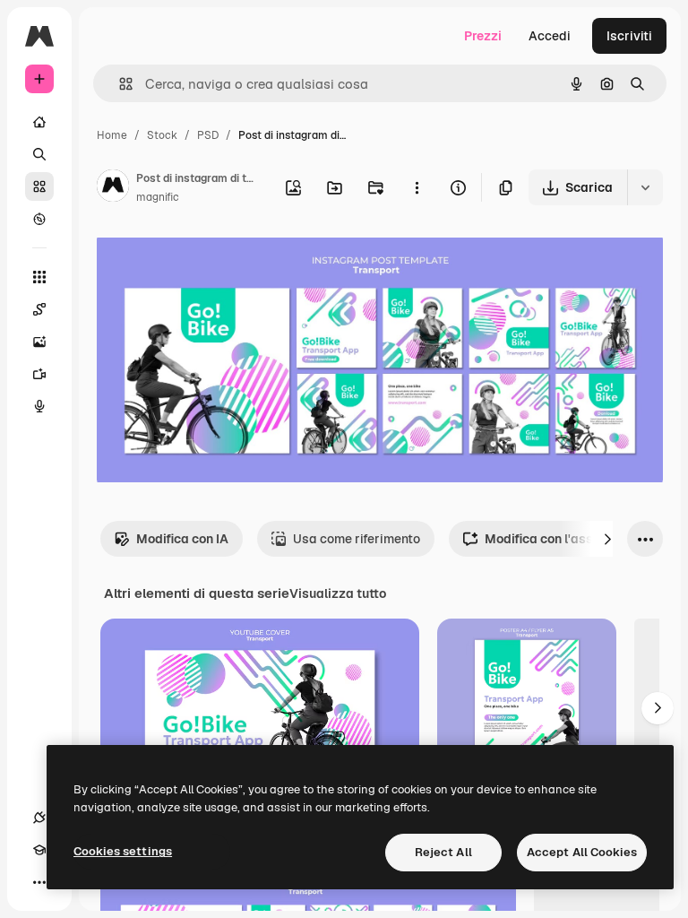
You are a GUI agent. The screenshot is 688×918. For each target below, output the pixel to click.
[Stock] (39, 186)
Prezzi (483, 36)
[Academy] (39, 850)
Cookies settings (122, 851)
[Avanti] (607, 539)
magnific (157, 197)
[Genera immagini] (39, 341)
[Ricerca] (39, 154)
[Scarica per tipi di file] (645, 187)
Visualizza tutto (337, 593)
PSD (208, 135)
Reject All (443, 852)
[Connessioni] (39, 817)
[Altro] (39, 882)
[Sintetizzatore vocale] (39, 406)
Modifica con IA (182, 539)
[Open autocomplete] (118, 84)
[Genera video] (39, 373)
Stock (162, 135)
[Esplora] (39, 218)
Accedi (550, 36)
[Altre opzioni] (416, 187)
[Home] (39, 122)
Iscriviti (629, 36)
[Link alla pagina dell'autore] (113, 188)
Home (112, 135)
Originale (215, 259)
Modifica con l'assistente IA (567, 539)
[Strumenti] (39, 277)
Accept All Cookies (582, 852)
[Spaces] (39, 309)
